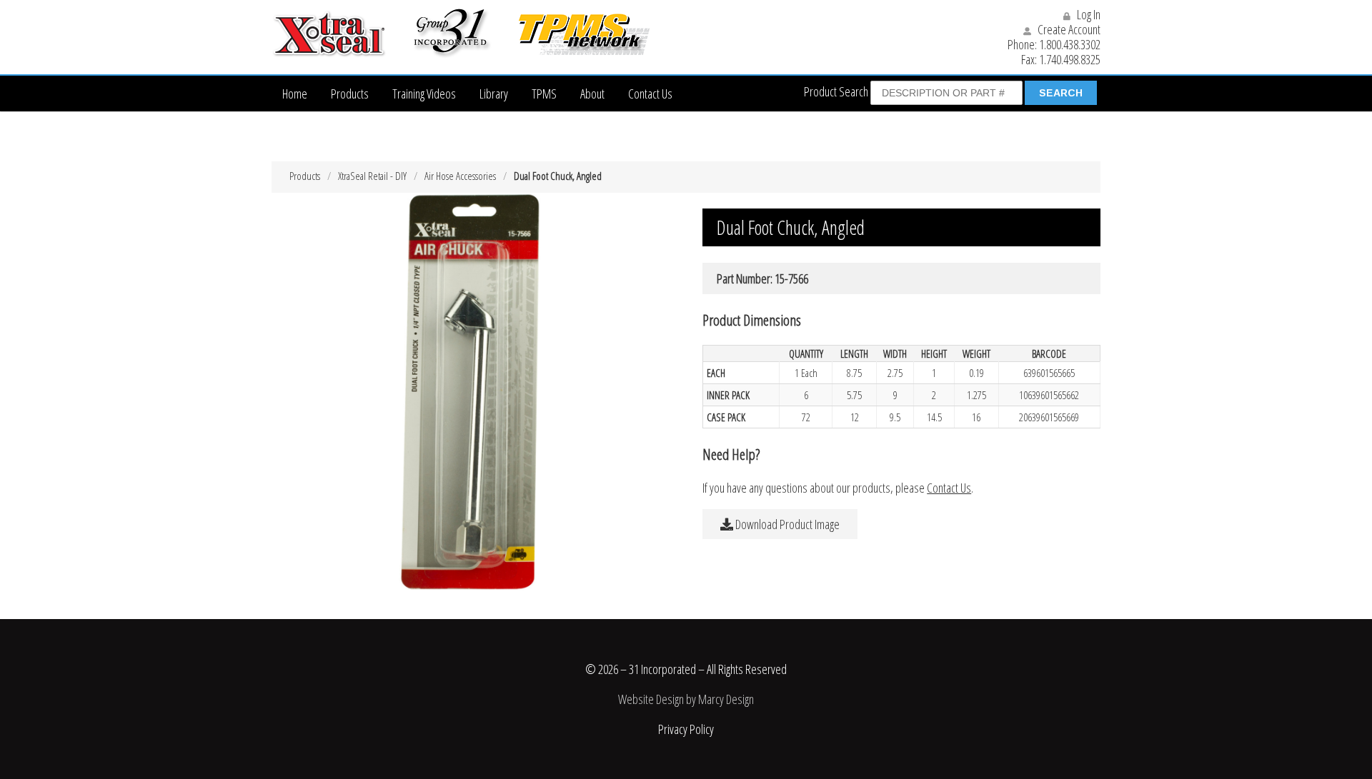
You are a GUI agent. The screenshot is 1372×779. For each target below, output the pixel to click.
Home (294, 93)
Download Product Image (786, 524)
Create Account (1067, 29)
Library (493, 93)
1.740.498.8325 (1069, 59)
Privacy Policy (686, 729)
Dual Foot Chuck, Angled (558, 176)
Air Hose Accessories (460, 176)
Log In (1087, 14)
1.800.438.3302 (1069, 44)
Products (350, 93)
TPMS (544, 93)
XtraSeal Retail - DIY (372, 176)
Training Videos (424, 93)
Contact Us (650, 93)
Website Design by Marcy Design (686, 699)
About (592, 93)
